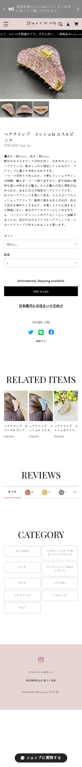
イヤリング (60, 595)
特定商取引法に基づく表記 (41, 680)
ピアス (22, 583)
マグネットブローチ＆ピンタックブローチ (60, 553)
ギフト (8, 236)
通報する (41, 341)
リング (22, 567)
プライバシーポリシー (41, 672)
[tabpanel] (41, 68)
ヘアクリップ (22, 595)
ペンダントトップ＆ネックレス (60, 569)
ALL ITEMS (22, 551)
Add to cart (41, 291)
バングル (59, 583)
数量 (7, 254)
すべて (12, 492)
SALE (22, 607)
